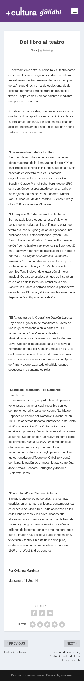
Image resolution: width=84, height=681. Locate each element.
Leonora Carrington (39, 468)
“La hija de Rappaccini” (25, 389)
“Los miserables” (20, 152)
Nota (34, 50)
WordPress (67, 675)
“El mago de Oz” (20, 214)
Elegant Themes (35, 675)
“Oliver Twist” (18, 493)
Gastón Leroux (61, 317)
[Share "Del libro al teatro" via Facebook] (34, 613)
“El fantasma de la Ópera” (26, 317)
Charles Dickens (45, 493)
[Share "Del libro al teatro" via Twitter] (42, 613)
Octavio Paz (51, 426)
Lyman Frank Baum (51, 214)
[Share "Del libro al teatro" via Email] (50, 613)
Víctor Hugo (46, 152)
